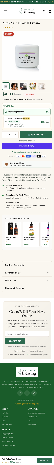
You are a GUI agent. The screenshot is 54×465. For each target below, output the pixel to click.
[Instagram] (27, 393)
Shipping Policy (8, 434)
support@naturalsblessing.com (27, 404)
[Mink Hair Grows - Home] (27, 11)
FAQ (29, 421)
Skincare (5, 417)
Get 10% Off (15, 341)
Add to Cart (44, 460)
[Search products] (44, 11)
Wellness (5, 421)
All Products (7, 425)
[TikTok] (34, 393)
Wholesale (32, 425)
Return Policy (7, 437)
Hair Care (5, 413)
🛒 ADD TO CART (35, 135)
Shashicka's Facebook (36, 413)
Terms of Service (8, 445)
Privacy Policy (7, 441)
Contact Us (32, 417)
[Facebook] (20, 393)
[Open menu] (6, 11)
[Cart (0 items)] (50, 11)
